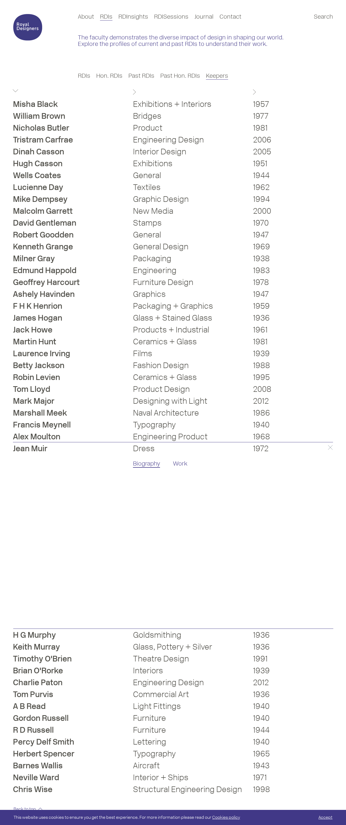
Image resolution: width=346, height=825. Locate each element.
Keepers (217, 75)
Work (180, 463)
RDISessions (171, 16)
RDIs (106, 16)
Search (323, 16)
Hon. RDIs (109, 75)
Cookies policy (226, 817)
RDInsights (133, 16)
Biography (146, 463)
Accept (325, 817)
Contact (230, 16)
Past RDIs (141, 75)
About (86, 16)
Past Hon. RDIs (180, 75)
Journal (204, 16)
